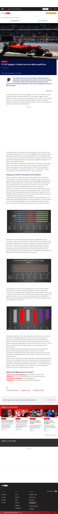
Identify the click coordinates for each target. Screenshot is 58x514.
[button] (26, 512)
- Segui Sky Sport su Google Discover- (16, 374)
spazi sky (17, 505)
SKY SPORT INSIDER (51, 13)
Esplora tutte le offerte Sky (14, 9)
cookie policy (32, 497)
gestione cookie (33, 494)
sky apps (17, 497)
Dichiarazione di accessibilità (33, 503)
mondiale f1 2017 (38, 390)
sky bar (17, 502)
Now (16, 500)
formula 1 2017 (25, 390)
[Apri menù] (2, 13)
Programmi (18, 508)
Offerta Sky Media (33, 506)
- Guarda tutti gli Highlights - (14, 378)
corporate (31, 509)
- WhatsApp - (9, 376)
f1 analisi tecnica (12, 390)
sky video (3, 500)
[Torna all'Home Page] (7, 13)
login (55, 9)
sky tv (16, 494)
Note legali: (31, 491)
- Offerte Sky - (10, 380)
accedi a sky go (50, 491)
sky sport (3, 494)
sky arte (3, 502)
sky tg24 (3, 497)
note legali (32, 500)
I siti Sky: (3, 491)
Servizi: (16, 491)
